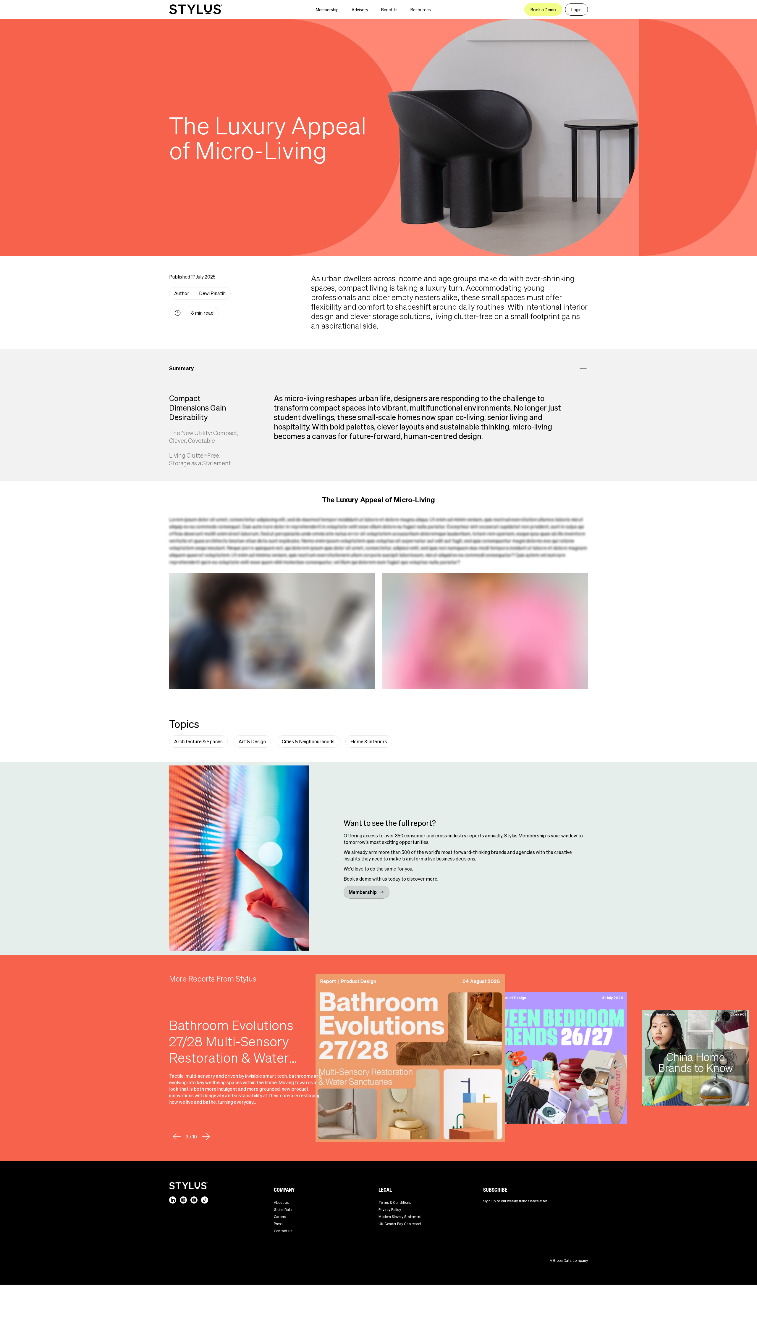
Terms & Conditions (394, 1202)
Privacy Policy (389, 1209)
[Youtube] (194, 1200)
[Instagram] (183, 1200)
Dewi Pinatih (212, 293)
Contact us (283, 1231)
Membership (327, 9)
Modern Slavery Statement (400, 1216)
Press (278, 1224)
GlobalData (283, 1209)
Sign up (489, 1201)
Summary (181, 368)
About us (281, 1202)
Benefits (389, 9)
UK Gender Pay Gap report (399, 1224)
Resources (420, 9)
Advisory (360, 9)
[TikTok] (204, 1200)
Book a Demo (543, 9)
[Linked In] (172, 1200)
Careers (280, 1216)
